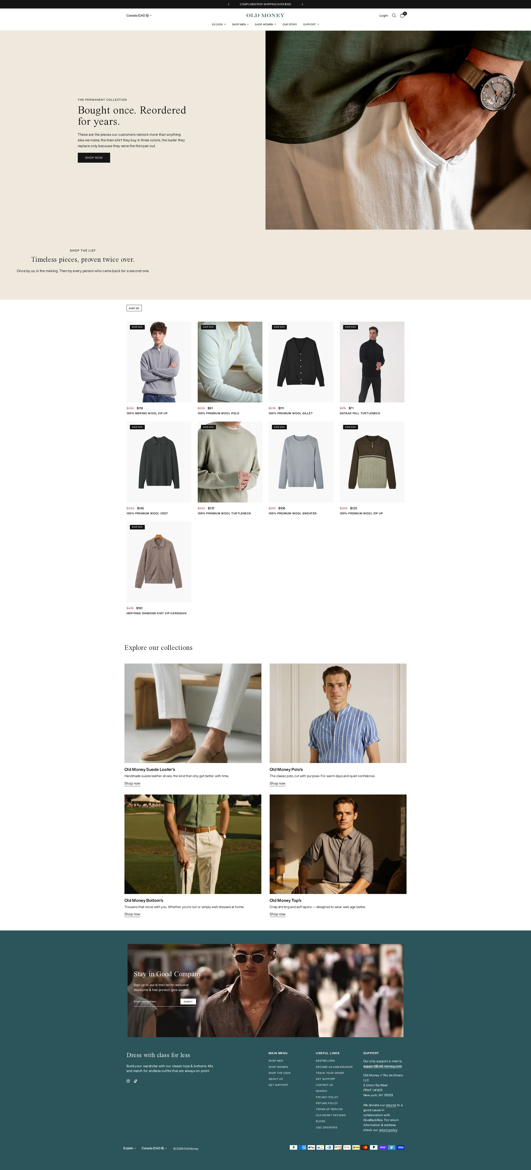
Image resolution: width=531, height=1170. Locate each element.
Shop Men (239, 24)
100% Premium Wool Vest (147, 513)
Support (309, 24)
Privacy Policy (327, 1097)
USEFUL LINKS (328, 1053)
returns (391, 1105)
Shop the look (280, 1073)
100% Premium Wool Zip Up (361, 513)
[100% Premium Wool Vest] (159, 462)
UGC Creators (326, 1127)
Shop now (132, 783)
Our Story (290, 24)
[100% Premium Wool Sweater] (301, 462)
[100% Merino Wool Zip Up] (159, 362)
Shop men (276, 1060)
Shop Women (264, 24)
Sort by (134, 308)
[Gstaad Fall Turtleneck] (372, 362)
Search (321, 1091)
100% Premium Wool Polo (218, 413)
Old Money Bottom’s (143, 900)
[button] (94, 158)
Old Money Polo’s (286, 769)
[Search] (394, 15)
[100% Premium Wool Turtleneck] (230, 462)
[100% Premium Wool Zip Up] (372, 462)
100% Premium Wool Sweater (293, 513)
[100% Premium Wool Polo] (230, 362)
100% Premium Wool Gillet (291, 413)
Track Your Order (330, 1073)
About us (276, 1079)
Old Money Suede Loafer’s (149, 769)
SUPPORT (371, 1053)
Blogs (320, 1121)
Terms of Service (329, 1109)
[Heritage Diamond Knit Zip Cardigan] (159, 562)
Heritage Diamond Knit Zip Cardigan (156, 613)
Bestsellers (325, 1060)
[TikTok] (135, 1081)
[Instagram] (128, 1081)
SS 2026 (217, 24)
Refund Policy (327, 1103)
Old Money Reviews (331, 1115)
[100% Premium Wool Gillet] (301, 362)
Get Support (325, 1079)
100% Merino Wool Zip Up (147, 413)
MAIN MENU (278, 1053)
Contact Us (324, 1085)
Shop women (278, 1067)
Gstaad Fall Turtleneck (360, 413)
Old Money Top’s (285, 900)
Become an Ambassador (334, 1067)
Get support (278, 1085)
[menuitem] (219, 24)
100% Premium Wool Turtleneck (224, 513)
